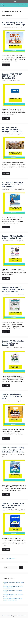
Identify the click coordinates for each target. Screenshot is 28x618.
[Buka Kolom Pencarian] (19, 5)
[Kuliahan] (3, 5)
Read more (6, 65)
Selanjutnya (13, 558)
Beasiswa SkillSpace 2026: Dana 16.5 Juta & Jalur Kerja (13, 23)
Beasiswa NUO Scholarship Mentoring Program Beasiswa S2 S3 (13, 343)
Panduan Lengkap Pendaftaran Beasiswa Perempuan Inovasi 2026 (12, 129)
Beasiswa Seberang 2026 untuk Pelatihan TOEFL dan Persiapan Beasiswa (13, 289)
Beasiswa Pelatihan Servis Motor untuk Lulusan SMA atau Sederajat (12, 184)
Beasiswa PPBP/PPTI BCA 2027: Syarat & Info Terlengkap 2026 (12, 76)
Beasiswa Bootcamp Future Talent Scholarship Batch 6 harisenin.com (13, 505)
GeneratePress (22, 616)
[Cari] (21, 567)
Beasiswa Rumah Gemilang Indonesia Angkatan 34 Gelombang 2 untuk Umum (13, 450)
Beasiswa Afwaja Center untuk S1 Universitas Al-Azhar (12, 396)
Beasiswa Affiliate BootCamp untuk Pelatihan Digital (14, 237)
